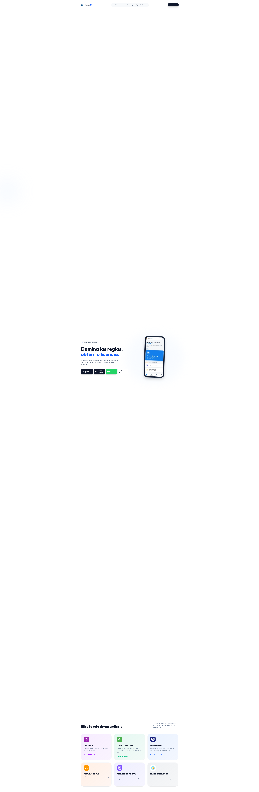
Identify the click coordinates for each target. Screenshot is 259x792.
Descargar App (173, 4)
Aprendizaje (130, 5)
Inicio (116, 5)
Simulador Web (121, 371)
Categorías (122, 5)
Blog (137, 5)
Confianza (142, 5)
